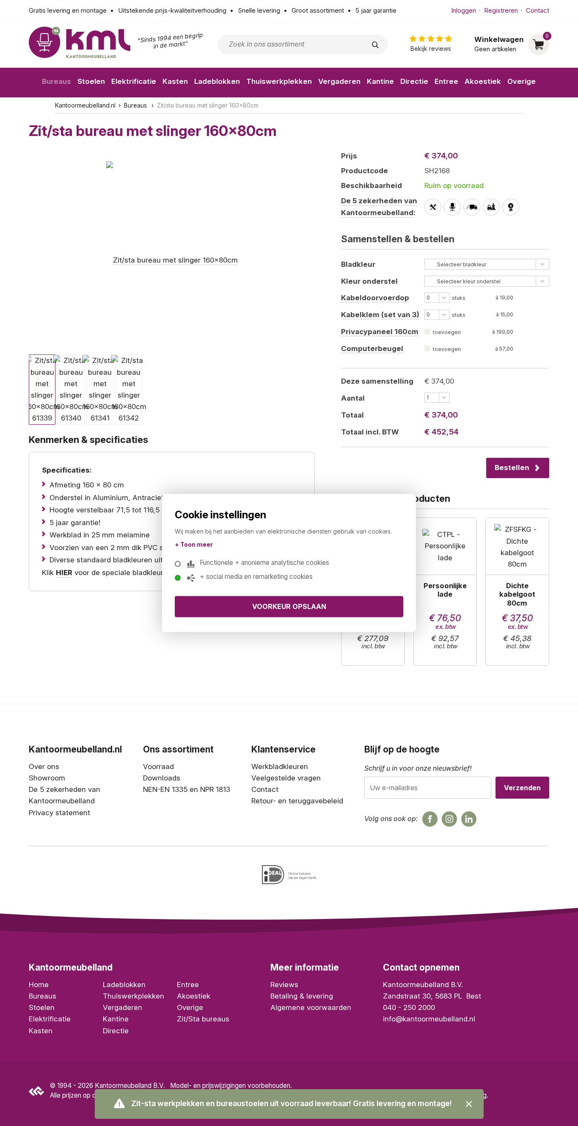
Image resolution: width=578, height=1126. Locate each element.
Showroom (47, 778)
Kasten (175, 81)
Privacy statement (59, 812)
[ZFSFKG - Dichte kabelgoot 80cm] (517, 591)
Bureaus (56, 81)
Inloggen (463, 10)
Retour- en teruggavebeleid (297, 801)
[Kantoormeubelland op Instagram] (449, 819)
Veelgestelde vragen (286, 778)
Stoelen (91, 81)
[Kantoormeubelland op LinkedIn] (468, 819)
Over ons (44, 766)
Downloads (161, 778)
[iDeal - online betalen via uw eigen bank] (289, 874)
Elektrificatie (133, 81)
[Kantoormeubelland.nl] (79, 42)
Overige (521, 81)
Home (39, 984)
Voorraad (158, 766)
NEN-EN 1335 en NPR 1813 (186, 789)
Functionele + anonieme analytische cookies (264, 563)
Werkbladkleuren (279, 766)
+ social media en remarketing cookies (256, 577)
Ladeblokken (217, 81)
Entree (446, 81)
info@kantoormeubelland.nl (429, 1019)
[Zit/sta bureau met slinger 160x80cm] (172, 249)
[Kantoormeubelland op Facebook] (430, 819)
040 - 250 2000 (409, 1007)
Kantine (380, 81)
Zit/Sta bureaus (203, 1019)
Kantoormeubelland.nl (85, 105)
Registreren (501, 10)
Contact (537, 10)
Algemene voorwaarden (310, 1007)
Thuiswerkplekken (279, 81)
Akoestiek (483, 81)
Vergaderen (339, 81)
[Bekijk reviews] (431, 44)
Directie (414, 81)
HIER (64, 572)
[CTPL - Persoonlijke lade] (445, 591)
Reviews (284, 984)
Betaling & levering (301, 996)
